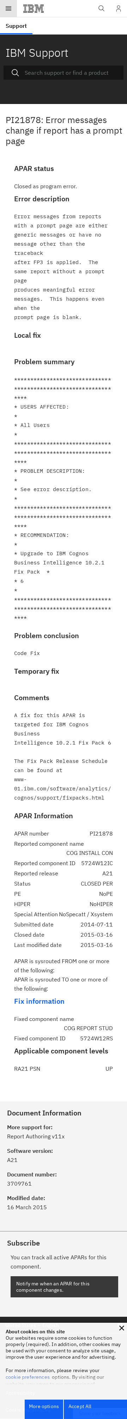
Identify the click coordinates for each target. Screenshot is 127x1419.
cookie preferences (28, 1377)
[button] (121, 1328)
